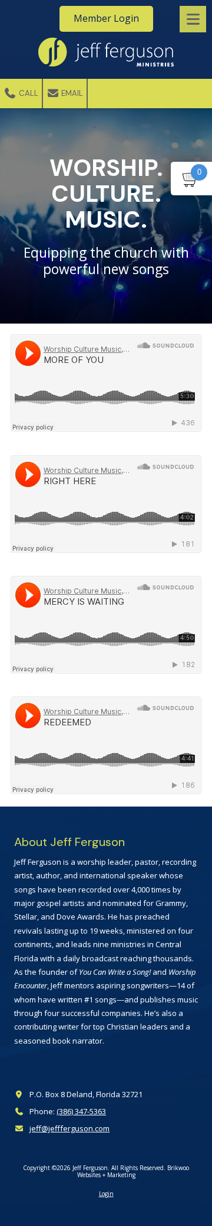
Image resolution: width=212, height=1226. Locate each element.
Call (27, 93)
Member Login (106, 18)
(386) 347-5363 (81, 1111)
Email (71, 93)
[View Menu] (193, 19)
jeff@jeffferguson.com (69, 1128)
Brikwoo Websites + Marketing (133, 1171)
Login (106, 1194)
